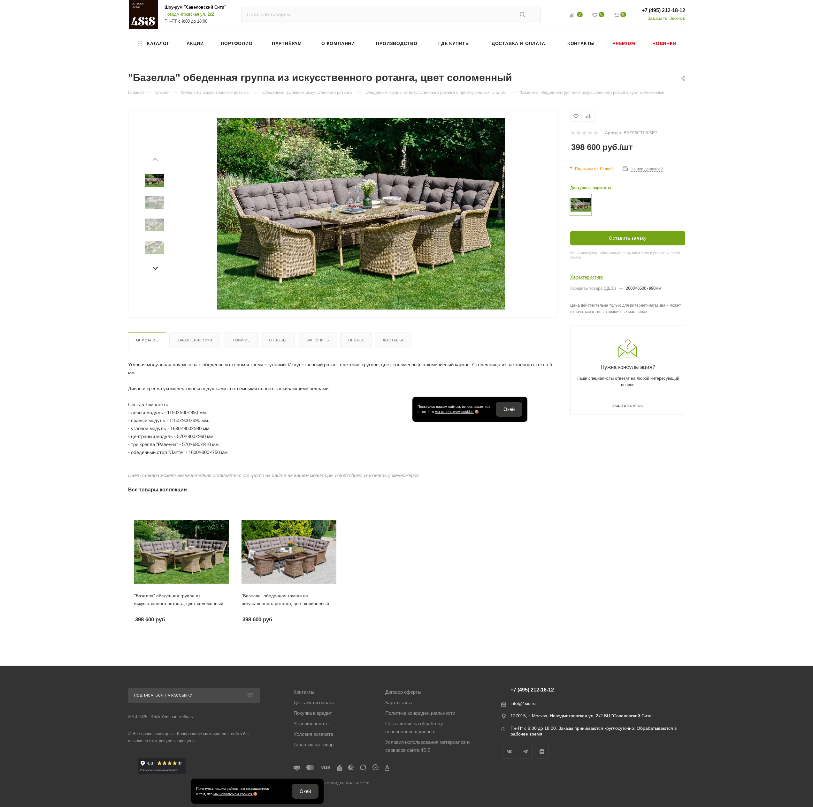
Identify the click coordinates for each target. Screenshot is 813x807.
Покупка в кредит (313, 713)
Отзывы (278, 340)
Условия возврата (313, 734)
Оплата (356, 340)
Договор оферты (403, 692)
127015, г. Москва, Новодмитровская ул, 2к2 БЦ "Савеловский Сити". (582, 715)
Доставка (393, 340)
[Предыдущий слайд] (155, 160)
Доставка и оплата (314, 702)
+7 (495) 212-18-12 (663, 10)
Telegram (526, 751)
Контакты (304, 692)
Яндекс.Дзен (542, 751)
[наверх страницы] (782, 790)
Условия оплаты (312, 723)
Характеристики (194, 340)
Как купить (317, 340)
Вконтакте (509, 751)
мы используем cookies (454, 412)
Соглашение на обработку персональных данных (414, 727)
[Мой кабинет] (558, 16)
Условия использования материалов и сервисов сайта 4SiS (427, 746)
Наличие (241, 340)
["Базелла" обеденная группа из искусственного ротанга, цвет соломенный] (361, 214)
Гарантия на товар (314, 744)
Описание (147, 340)
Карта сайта (398, 702)
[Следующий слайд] (155, 267)
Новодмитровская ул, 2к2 (189, 14)
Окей (508, 409)
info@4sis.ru (523, 703)
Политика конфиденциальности (420, 713)
